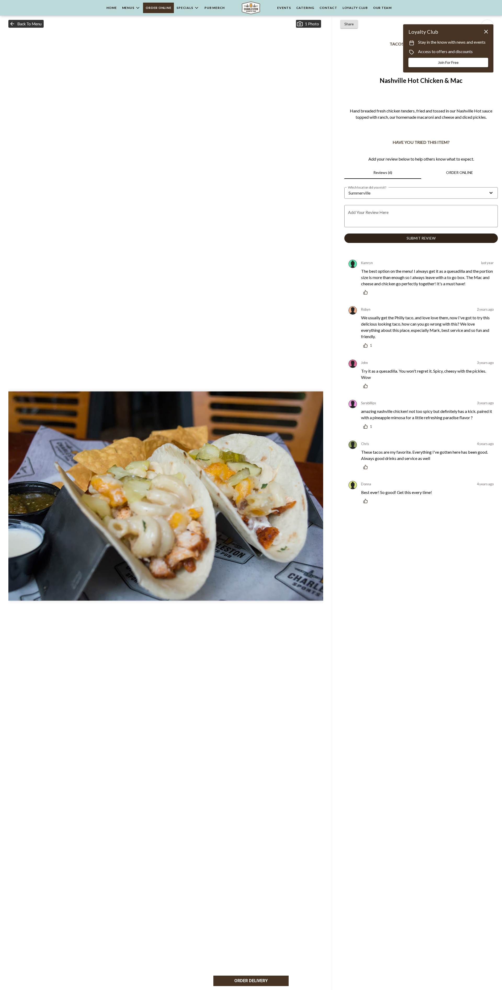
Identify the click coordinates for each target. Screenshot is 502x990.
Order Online (158, 8)
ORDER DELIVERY (251, 980)
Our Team (382, 8)
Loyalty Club (355, 8)
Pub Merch (214, 8)
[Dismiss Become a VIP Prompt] (486, 31)
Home (111, 8)
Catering (305, 8)
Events (284, 8)
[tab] (382, 172)
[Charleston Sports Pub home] (251, 7)
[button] (131, 8)
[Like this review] (367, 292)
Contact (328, 8)
